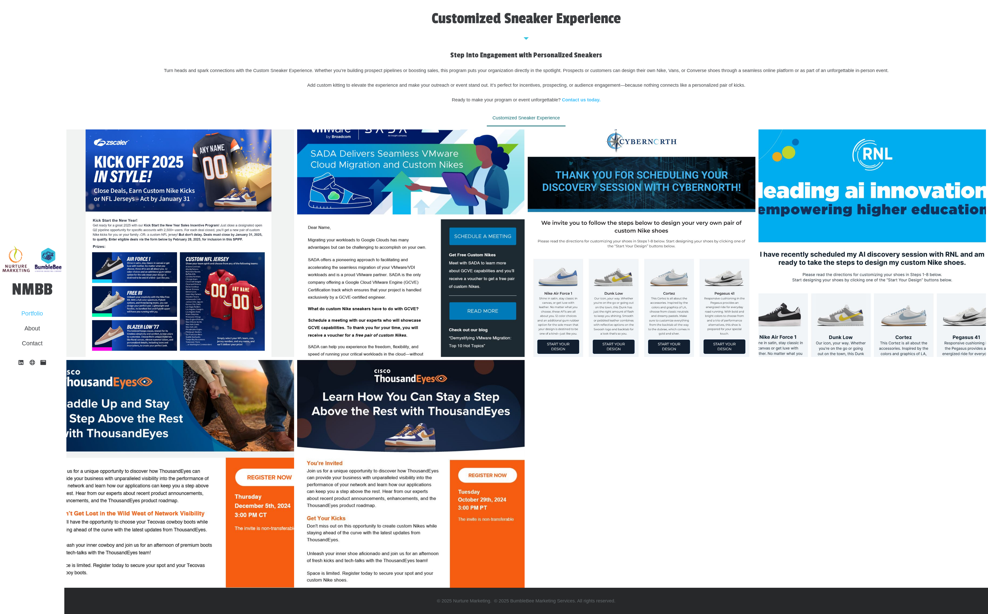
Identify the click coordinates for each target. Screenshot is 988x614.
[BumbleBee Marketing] (43, 362)
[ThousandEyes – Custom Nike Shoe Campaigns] (411, 474)
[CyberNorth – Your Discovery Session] (641, 243)
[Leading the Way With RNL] (872, 243)
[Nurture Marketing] (32, 362)
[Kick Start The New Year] (180, 243)
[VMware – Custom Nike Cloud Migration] (411, 243)
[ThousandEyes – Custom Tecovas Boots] (180, 474)
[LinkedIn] (21, 362)
